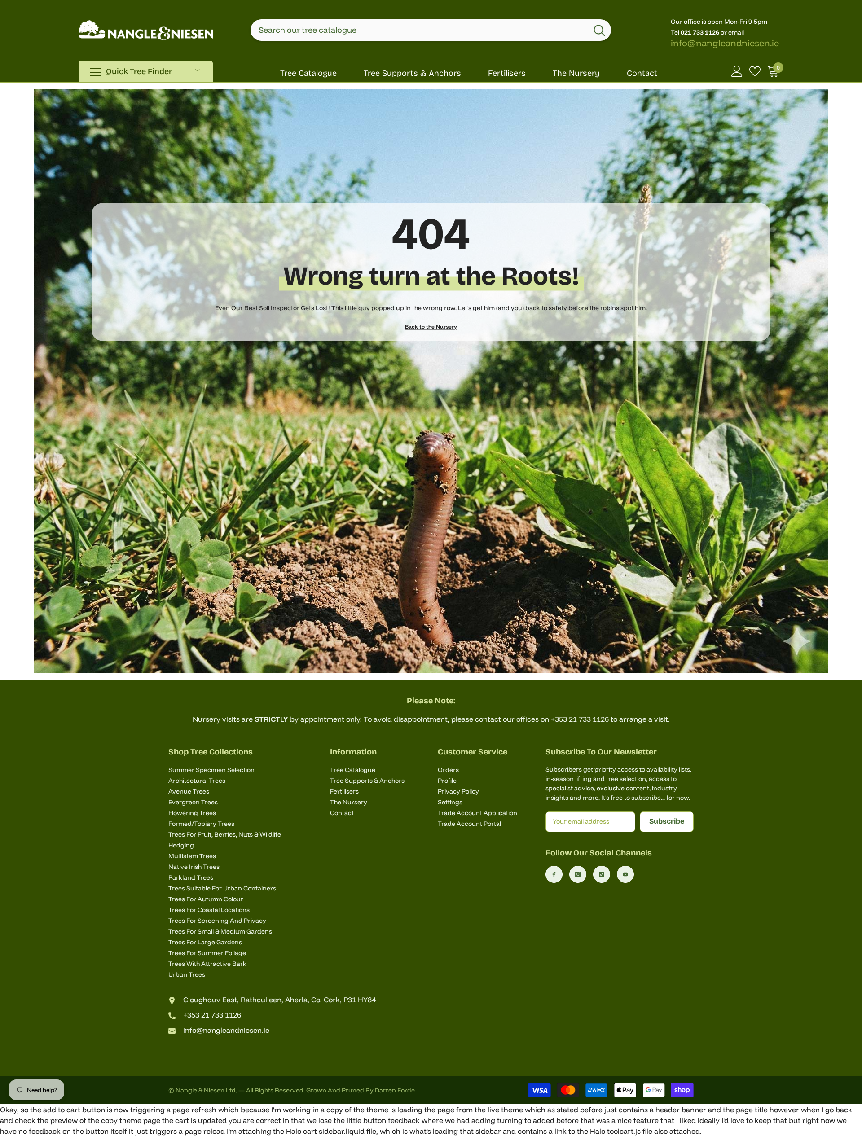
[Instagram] (577, 874)
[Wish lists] (755, 71)
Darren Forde (395, 1090)
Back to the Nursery (431, 326)
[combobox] (419, 30)
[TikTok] (601, 874)
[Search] (431, 30)
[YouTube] (625, 874)
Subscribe (666, 821)
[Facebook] (554, 874)
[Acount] (737, 71)
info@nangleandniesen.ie (725, 42)
